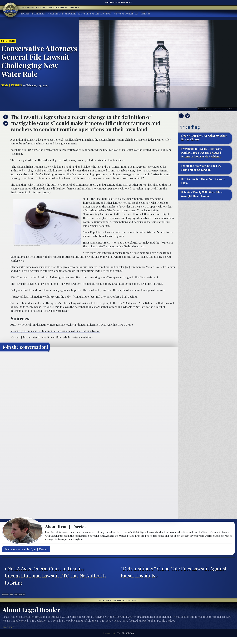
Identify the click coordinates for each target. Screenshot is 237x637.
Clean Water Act (5, 594)
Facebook (115, 2)
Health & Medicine (61, 13)
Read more (8, 627)
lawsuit (11, 594)
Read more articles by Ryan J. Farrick (26, 549)
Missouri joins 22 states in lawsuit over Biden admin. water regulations (51, 337)
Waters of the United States (20, 594)
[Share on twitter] (5, 123)
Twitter (126, 2)
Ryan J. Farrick (12, 85)
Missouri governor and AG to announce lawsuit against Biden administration (55, 331)
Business (38, 13)
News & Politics (126, 13)
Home (25, 13)
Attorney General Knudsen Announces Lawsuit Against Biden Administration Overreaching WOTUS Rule (71, 324)
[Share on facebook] (5, 117)
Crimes (145, 13)
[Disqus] (88, 394)
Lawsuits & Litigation (94, 13)
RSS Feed (107, 2)
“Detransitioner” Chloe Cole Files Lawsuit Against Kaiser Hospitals (174, 572)
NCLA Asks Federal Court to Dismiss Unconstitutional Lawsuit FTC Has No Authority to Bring (55, 575)
